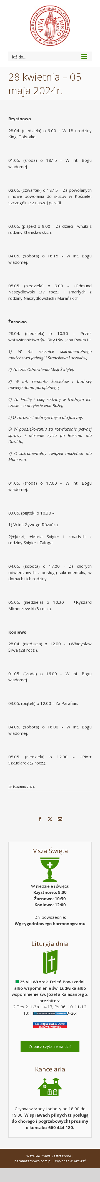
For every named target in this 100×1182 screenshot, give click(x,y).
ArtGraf (80, 1161)
